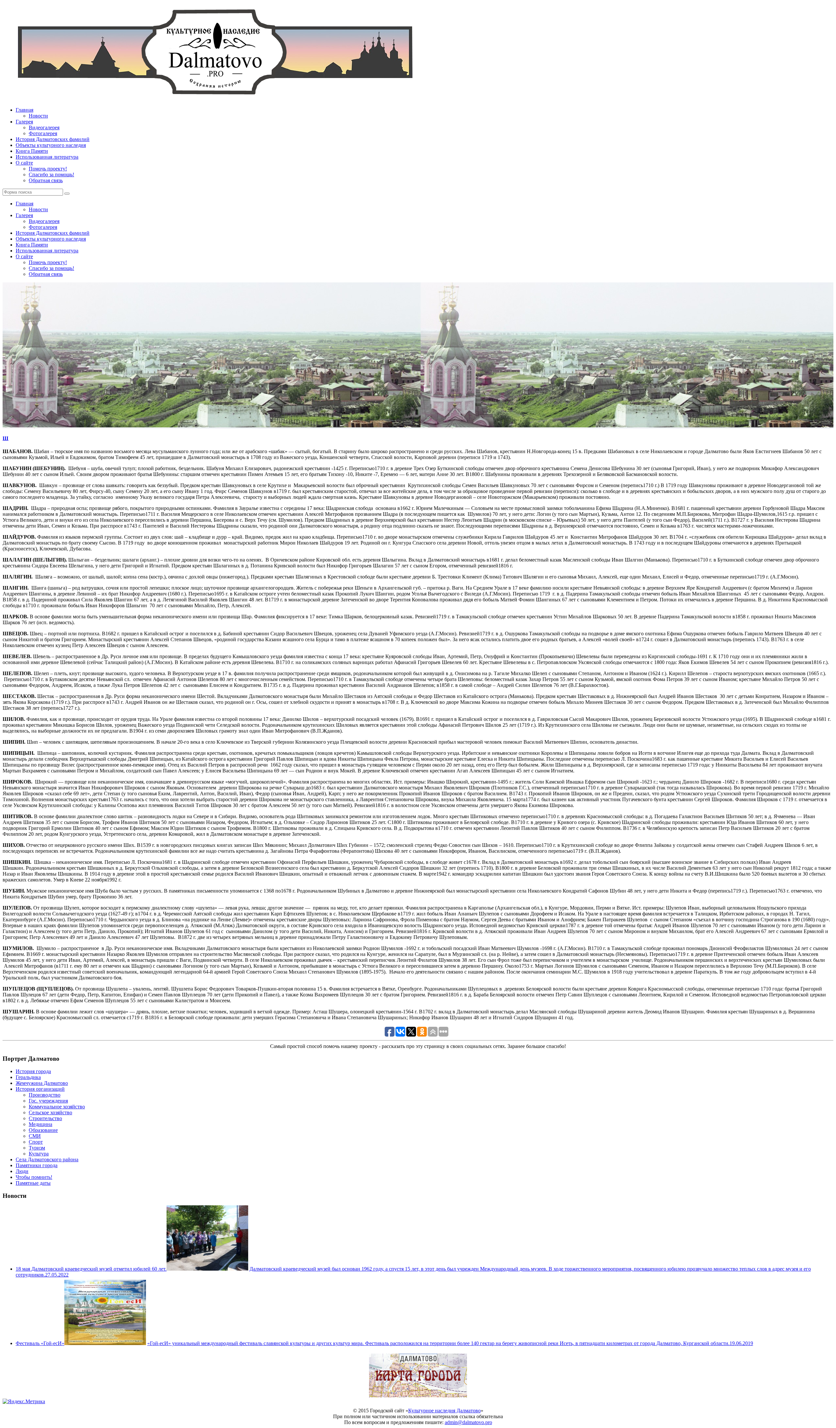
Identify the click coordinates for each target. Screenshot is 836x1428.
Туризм (37, 1147)
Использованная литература (47, 157)
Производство (44, 1095)
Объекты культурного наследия (51, 145)
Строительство (45, 1118)
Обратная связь (46, 180)
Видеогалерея (44, 127)
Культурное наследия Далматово (444, 1410)
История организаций (40, 1089)
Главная (24, 110)
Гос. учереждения (48, 1100)
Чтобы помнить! (34, 1177)
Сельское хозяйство (50, 1112)
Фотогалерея (43, 133)
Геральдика (28, 1077)
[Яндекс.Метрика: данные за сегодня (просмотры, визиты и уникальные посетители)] (24, 1401)
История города (33, 1071)
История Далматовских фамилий (52, 139)
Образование (43, 1130)
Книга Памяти (32, 151)
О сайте (24, 163)
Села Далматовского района (47, 1159)
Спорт (36, 1142)
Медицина (40, 1124)
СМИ (35, 1136)
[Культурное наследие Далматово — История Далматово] (215, 99)
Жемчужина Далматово (42, 1083)
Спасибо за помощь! (51, 174)
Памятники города (36, 1165)
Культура (39, 1153)
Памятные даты (33, 1183)
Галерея (24, 121)
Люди (22, 1171)
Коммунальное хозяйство (57, 1106)
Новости (38, 116)
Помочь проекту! (48, 168)
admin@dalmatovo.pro (468, 1422)
